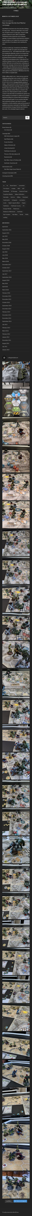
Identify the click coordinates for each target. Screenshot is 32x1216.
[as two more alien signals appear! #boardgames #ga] (16, 542)
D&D (18, 188)
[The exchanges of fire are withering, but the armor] (16, 1017)
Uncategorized (6, 176)
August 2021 (5, 233)
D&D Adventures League (11, 136)
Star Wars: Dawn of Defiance (11, 160)
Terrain (21, 214)
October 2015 (6, 302)
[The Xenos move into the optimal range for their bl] (16, 1073)
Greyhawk (25, 197)
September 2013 (6, 321)
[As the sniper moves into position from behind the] (16, 1157)
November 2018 (6, 242)
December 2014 (6, 308)
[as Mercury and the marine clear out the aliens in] (16, 794)
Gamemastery (6, 166)
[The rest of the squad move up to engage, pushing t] (16, 1045)
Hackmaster (6, 200)
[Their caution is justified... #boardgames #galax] (16, 570)
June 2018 (5, 255)
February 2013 (6, 327)
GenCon (13, 197)
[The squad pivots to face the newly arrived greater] (16, 821)
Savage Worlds (7, 208)
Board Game (13, 185)
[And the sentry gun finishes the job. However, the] (16, 710)
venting (5, 217)
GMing (18, 197)
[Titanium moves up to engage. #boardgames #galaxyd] (16, 514)
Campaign (5, 133)
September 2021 (6, 230)
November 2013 (6, 318)
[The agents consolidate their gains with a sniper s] (16, 961)
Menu (16, 10)
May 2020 (5, 239)
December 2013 (6, 315)
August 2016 (5, 280)
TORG (24, 78)
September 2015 (6, 305)
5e (7, 185)
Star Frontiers (6, 214)
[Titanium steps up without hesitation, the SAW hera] (16, 766)
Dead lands (6, 191)
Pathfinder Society (9, 151)
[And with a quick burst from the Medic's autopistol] (16, 933)
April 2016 (5, 286)
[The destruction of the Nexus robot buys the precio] (16, 598)
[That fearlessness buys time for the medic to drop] (16, 738)
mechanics (22, 200)
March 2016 (5, 290)
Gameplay (6, 197)
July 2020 (4, 236)
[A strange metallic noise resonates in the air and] (16, 849)
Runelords (7, 157)
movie (4, 203)
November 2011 (6, 340)
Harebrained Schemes (17, 69)
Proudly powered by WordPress (10, 1212)
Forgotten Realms (8, 194)
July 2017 (4, 274)
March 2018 (5, 261)
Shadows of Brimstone (9, 211)
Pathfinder (6, 206)
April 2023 (5, 226)
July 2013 (4, 324)
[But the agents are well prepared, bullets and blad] (16, 1129)
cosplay (13, 188)
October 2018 (6, 245)
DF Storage (14, 191)
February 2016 (6, 293)
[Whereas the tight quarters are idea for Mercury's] (16, 458)
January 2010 (5, 349)
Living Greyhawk (8, 148)
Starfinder (20, 211)
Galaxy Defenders (9, 145)
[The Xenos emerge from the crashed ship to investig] (16, 1101)
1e (4, 185)
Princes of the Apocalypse (11, 154)
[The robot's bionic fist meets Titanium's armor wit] (16, 654)
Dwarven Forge (23, 191)
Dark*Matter (7, 139)
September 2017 (6, 271)
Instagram (14, 200)
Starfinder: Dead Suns (10, 163)
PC (23, 206)
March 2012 (5, 331)
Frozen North (7, 142)
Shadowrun (16, 208)
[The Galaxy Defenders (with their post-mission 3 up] (16, 403)
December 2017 (6, 264)
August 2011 (5, 343)
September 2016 (6, 277)
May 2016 (5, 283)
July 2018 (4, 252)
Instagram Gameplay (7, 173)
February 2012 (6, 334)
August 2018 (5, 249)
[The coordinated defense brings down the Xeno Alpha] (16, 877)
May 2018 (5, 258)
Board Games (6, 127)
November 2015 (6, 299)
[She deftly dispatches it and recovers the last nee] (16, 430)
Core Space (7, 130)
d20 (23, 188)
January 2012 (5, 337)
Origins (24, 203)
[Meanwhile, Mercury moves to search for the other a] (16, 682)
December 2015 (6, 296)
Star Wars (15, 214)
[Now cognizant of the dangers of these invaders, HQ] (16, 1184)
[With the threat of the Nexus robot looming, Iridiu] (16, 626)
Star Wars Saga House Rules (11, 169)
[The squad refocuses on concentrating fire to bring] (16, 989)
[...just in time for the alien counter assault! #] (16, 905)
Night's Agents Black (14, 203)
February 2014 (6, 312)
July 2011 (4, 346)
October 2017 (6, 267)
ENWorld (4, 78)
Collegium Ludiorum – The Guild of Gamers (15, 3)
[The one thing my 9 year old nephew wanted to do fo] (16, 375)
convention (22, 185)
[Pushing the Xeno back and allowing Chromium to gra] (16, 486)
